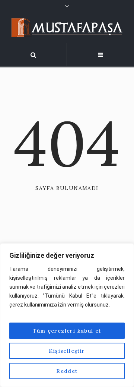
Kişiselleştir (67, 351)
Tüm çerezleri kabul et (67, 330)
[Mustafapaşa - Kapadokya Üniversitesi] (67, 27)
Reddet (66, 371)
